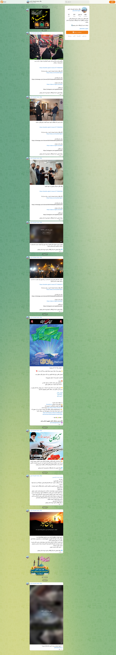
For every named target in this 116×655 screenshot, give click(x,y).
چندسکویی (84, 36)
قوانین (74, 36)
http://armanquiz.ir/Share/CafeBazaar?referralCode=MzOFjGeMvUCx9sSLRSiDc (52, 413)
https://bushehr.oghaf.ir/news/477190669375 (51, 284)
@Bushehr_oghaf (84, 29)
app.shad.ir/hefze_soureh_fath (54, 408)
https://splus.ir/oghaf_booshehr (54, 84)
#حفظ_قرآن (59, 394)
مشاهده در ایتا (78, 32)
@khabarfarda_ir (58, 648)
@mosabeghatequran (55, 423)
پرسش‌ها (69, 36)
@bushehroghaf (77, 11)
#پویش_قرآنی (59, 393)
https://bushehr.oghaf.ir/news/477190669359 (51, 68)
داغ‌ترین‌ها (79, 36)
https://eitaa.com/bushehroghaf (54, 73)
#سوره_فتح (59, 396)
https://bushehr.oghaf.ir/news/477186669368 (51, 191)
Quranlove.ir (49, 404)
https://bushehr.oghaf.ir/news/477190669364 (51, 127)
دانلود (112, 2)
